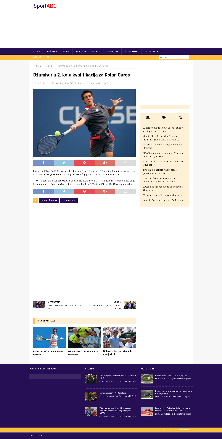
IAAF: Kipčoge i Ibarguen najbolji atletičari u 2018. (118, 377)
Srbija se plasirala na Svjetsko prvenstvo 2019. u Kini (160, 171)
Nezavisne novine (123, 184)
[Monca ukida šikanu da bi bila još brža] (147, 378)
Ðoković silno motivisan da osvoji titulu (117, 352)
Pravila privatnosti (181, 429)
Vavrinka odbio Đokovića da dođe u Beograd (162, 146)
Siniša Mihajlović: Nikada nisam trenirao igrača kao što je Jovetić (161, 137)
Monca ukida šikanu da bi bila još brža (171, 375)
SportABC (163, 429)
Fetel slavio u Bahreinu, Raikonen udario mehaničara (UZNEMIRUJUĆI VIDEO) (172, 409)
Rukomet (81, 51)
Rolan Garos (68, 200)
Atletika (113, 51)
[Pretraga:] (174, 57)
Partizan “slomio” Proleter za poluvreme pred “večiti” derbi (159, 179)
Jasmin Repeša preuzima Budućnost (163, 200)
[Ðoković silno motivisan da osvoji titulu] (119, 337)
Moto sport (131, 51)
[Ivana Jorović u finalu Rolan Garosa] (49, 337)
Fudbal (36, 51)
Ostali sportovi (154, 51)
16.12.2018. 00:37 (163, 378)
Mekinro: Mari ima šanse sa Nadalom (83, 353)
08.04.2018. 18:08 (163, 413)
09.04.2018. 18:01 (163, 396)
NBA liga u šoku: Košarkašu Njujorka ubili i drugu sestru (163, 154)
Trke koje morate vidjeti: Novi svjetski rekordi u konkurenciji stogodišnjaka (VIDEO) (115, 411)
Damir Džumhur (49, 200)
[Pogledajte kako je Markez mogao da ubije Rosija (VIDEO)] (147, 394)
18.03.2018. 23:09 (108, 416)
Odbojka (97, 51)
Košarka (52, 51)
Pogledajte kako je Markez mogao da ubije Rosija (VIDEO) (173, 392)
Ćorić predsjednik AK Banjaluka (113, 392)
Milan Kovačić (65, 83)
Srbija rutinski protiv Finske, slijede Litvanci (163, 163)
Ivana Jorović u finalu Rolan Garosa (48, 353)
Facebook (36, 57)
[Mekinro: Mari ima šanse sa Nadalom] (84, 337)
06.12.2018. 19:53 (108, 381)
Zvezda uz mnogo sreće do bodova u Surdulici (163, 188)
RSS (48, 57)
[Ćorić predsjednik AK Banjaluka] (91, 396)
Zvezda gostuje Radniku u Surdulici (162, 195)
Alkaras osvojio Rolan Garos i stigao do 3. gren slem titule (163, 129)
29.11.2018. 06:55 (108, 396)
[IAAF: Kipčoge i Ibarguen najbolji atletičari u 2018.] (91, 378)
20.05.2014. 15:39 (45, 83)
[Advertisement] (137, 24)
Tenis (66, 51)
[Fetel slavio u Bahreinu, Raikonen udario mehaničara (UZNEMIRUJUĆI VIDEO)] (147, 411)
